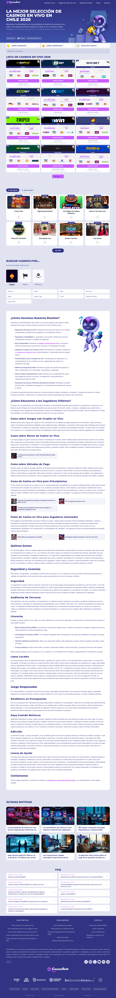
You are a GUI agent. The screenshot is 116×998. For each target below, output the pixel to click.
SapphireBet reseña (58, 169)
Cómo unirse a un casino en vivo (22, 925)
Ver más (56, 176)
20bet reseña (58, 84)
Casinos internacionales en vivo (62, 941)
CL (8, 962)
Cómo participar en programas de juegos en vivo (21, 939)
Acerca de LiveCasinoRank (98, 925)
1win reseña (58, 140)
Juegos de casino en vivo (67, 3)
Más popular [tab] (14, 190)
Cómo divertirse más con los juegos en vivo (22, 929)
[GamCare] (39, 980)
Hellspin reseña (93, 140)
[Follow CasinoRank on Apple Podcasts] (108, 962)
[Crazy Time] (18, 207)
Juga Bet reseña (23, 112)
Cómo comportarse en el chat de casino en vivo (22, 935)
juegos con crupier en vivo (27, 352)
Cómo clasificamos (98, 932)
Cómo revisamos (98, 929)
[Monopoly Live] (44, 234)
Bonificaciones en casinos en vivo (62, 929)
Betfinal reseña (23, 84)
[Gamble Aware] (80, 980)
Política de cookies (29, 995)
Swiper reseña (23, 140)
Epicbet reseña (92, 84)
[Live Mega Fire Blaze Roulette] (71, 207)
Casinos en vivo (49, 3)
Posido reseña (93, 169)
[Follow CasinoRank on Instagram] (90, 962)
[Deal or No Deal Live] (97, 207)
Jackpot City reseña (93, 112)
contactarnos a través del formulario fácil (61, 780)
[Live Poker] (97, 234)
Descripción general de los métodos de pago (61, 933)
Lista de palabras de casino (62, 925)
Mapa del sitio (87, 995)
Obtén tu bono (23, 80)
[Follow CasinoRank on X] (95, 962)
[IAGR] (17, 980)
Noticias (107, 3)
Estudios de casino (86, 3)
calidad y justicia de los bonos (49, 343)
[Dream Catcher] (71, 234)
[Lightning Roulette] (44, 207)
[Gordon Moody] (55, 980)
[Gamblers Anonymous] (26, 980)
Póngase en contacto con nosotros (95, 936)
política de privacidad (59, 995)
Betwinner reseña (23, 169)
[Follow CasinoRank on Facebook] (86, 962)
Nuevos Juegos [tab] (28, 190)
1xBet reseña (58, 112)
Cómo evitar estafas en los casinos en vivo (22, 932)
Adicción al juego (62, 937)
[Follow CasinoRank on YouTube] (99, 962)
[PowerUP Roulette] (18, 234)
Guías (98, 3)
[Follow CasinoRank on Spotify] (103, 962)
